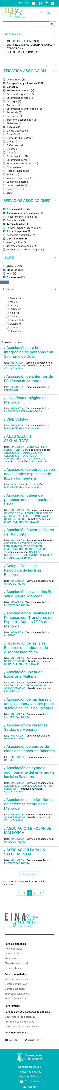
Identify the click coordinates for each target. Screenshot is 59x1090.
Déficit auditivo (14, 738)
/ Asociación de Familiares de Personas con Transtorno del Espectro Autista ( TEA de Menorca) (29, 619)
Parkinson (11, 389)
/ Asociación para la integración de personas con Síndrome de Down (28, 352)
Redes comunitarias (16, 998)
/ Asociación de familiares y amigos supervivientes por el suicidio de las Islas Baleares (29, 703)
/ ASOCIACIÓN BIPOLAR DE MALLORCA (27, 830)
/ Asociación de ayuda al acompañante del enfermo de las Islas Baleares (29, 772)
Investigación (13, 549)
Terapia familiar (35, 685)
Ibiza (44, 446)
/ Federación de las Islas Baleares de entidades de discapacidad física (26, 647)
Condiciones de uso (29, 1066)
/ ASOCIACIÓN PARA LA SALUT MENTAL (24, 852)
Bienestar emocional (16, 963)
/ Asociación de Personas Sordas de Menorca (26, 727)
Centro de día (13, 513)
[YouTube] (52, 3)
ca (26, 3)
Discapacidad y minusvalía (21, 428)
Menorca (17, 362)
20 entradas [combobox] (30, 875)
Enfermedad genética (37, 554)
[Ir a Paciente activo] (15, 13)
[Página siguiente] (40, 893)
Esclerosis (11, 691)
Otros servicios (14, 365)
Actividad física (13, 948)
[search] (41, 12)
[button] (29, 34)
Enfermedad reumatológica (23, 411)
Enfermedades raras (18, 557)
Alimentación (12, 953)
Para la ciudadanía (15, 943)
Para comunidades (16, 974)
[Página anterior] (19, 893)
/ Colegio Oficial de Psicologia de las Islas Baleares (23, 570)
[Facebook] (40, 3)
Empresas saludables (17, 993)
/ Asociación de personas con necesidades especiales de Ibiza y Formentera (29, 473)
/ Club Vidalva (16, 419)
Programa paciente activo (19, 1021)
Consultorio (12, 458)
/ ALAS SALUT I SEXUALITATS (17, 438)
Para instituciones (15, 1032)
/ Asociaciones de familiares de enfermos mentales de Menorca (28, 804)
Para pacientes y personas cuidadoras (27, 1011)
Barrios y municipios (16, 979)
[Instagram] (46, 3)
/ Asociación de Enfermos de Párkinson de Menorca (28, 378)
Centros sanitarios (15, 988)
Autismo (9, 635)
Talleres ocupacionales (33, 516)
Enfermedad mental (17, 605)
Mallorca (17, 446)
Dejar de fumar (13, 968)
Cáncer (9, 759)
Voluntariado (13, 368)
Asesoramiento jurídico (20, 455)
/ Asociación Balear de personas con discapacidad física (28, 499)
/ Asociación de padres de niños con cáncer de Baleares (29, 748)
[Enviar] (52, 24)
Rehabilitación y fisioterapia (23, 546)
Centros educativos (16, 983)
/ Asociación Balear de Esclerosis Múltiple (23, 674)
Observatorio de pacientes (20, 1016)
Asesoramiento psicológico (23, 452)
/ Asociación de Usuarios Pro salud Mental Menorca (29, 593)
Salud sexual (38, 461)
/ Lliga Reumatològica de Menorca (25, 400)
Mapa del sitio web (29, 1076)
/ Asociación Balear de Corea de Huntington (29, 532)
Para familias (12, 1005)
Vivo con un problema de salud (22, 1026)
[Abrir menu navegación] (49, 12)
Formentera (12, 449)
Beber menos (12, 958)
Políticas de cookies (29, 1071)
